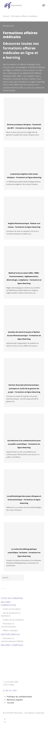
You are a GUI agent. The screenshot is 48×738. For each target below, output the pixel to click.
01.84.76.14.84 (10, 690)
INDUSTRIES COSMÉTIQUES (12, 645)
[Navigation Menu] (43, 5)
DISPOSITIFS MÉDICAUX (10, 634)
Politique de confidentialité (19, 696)
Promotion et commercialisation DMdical (12, 639)
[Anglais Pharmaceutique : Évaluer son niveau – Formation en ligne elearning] (24, 206)
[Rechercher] (38, 5)
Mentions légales (15, 699)
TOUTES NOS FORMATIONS (12, 598)
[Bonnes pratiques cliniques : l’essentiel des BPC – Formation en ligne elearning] (24, 108)
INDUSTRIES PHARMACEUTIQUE (8, 603)
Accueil (6, 16)
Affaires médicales (10, 630)
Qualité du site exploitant (13, 620)
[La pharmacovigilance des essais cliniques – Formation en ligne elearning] (24, 157)
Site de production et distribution (10, 614)
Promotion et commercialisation (8, 625)
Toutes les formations (11, 609)
